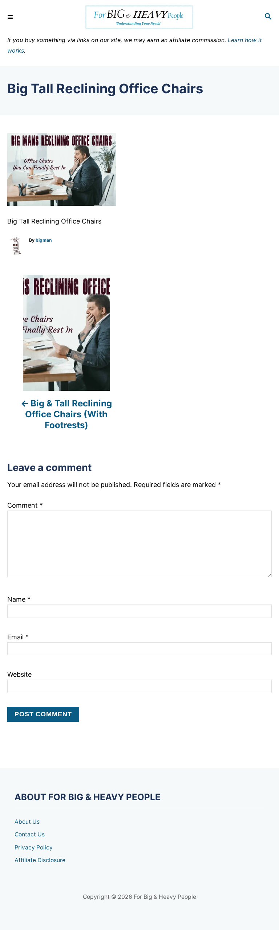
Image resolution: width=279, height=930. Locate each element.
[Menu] (11, 17)
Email (18, 637)
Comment (25, 505)
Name (19, 599)
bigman (44, 240)
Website (19, 674)
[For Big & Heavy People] (139, 17)
